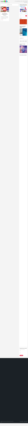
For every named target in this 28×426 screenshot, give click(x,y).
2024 (23, 19)
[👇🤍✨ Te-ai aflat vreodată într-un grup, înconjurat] (21, 97)
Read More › (2, 19)
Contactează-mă (25, 2)
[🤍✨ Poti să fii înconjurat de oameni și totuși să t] (23, 108)
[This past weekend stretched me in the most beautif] (21, 271)
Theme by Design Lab (25, 421)
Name (20, 350)
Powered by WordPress (21, 421)
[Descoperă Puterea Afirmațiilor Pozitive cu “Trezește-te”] (5, 9)
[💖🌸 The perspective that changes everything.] (26, 197)
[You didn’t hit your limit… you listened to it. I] (23, 223)
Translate (23, 38)
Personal (5, 12)
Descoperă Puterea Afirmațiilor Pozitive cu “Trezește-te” (5, 14)
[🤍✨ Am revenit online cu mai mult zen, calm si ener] (26, 126)
